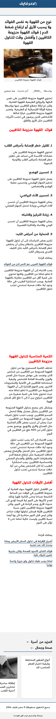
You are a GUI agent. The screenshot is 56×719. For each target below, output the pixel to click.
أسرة (34, 642)
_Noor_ (37, 90)
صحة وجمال (43, 647)
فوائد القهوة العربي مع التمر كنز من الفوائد (28, 264)
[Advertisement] (28, 321)
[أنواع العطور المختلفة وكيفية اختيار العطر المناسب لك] (36, 677)
